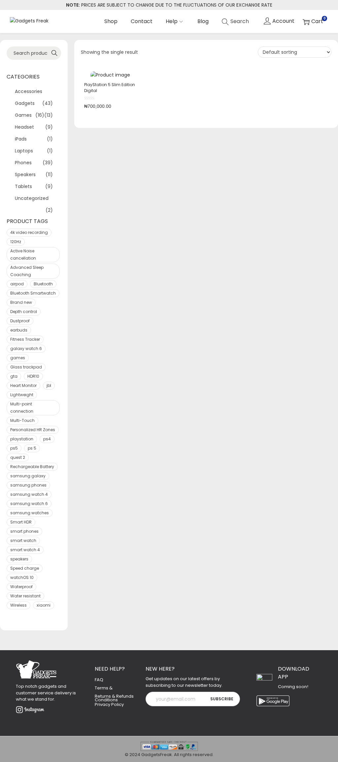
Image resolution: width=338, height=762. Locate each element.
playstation (21, 439)
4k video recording (29, 232)
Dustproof (20, 321)
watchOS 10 (22, 577)
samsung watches (29, 513)
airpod (17, 284)
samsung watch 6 (29, 503)
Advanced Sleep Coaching (27, 271)
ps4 (47, 439)
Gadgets (25, 103)
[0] (313, 21)
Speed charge (24, 568)
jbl (49, 385)
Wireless (18, 605)
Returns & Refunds (114, 696)
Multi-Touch (22, 420)
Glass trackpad (26, 367)
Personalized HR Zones (32, 429)
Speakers (25, 174)
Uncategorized (32, 198)
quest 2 (17, 457)
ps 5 (32, 448)
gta (13, 376)
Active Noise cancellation (23, 254)
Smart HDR (21, 522)
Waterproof (21, 586)
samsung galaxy (28, 476)
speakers (19, 559)
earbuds (18, 330)
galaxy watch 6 (26, 348)
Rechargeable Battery (32, 466)
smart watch (23, 540)
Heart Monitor (23, 385)
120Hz (15, 241)
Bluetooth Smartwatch (33, 293)
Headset (24, 127)
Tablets (23, 186)
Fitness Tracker (25, 339)
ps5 (14, 448)
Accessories (28, 91)
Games (23, 115)
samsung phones (28, 485)
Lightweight (21, 394)
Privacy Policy (109, 704)
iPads (21, 139)
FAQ (99, 680)
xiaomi (44, 605)
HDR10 (33, 376)
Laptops (24, 150)
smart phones (24, 531)
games (17, 358)
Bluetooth (43, 284)
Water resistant (25, 596)
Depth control (23, 311)
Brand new (21, 302)
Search (53, 53)
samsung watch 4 (29, 494)
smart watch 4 (25, 550)
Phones (23, 162)
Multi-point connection (21, 407)
